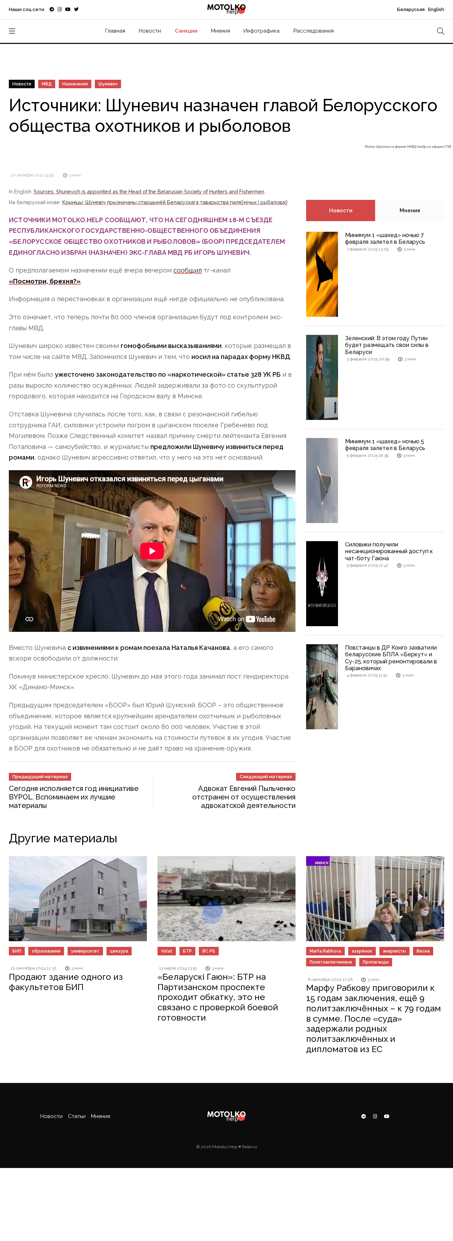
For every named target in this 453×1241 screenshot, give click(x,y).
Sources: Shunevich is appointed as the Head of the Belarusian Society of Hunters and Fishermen (149, 192)
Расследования (313, 31)
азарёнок (362, 951)
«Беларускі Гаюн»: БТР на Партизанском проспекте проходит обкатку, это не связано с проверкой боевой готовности (217, 997)
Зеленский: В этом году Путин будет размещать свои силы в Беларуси (387, 345)
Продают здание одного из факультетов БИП (66, 982)
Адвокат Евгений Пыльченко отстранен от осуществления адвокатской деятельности (244, 797)
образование (46, 951)
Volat (166, 951)
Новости (150, 31)
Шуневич (107, 84)
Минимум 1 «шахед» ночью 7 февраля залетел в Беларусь (385, 238)
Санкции (186, 31)
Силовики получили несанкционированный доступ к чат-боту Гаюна (389, 551)
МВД (47, 84)
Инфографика (261, 31)
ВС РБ (208, 951)
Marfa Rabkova (325, 951)
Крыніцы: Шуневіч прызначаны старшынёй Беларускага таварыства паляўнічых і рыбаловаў (175, 202)
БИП (16, 951)
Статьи (77, 1116)
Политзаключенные (331, 962)
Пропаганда (376, 962)
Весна (423, 951)
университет (85, 951)
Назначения (75, 84)
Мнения (220, 31)
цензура (119, 951)
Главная (115, 31)
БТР (187, 951)
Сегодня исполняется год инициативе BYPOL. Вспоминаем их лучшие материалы (74, 797)
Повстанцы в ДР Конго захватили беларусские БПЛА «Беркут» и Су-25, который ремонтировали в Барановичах (391, 658)
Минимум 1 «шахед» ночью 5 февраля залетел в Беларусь (385, 444)
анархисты (394, 951)
